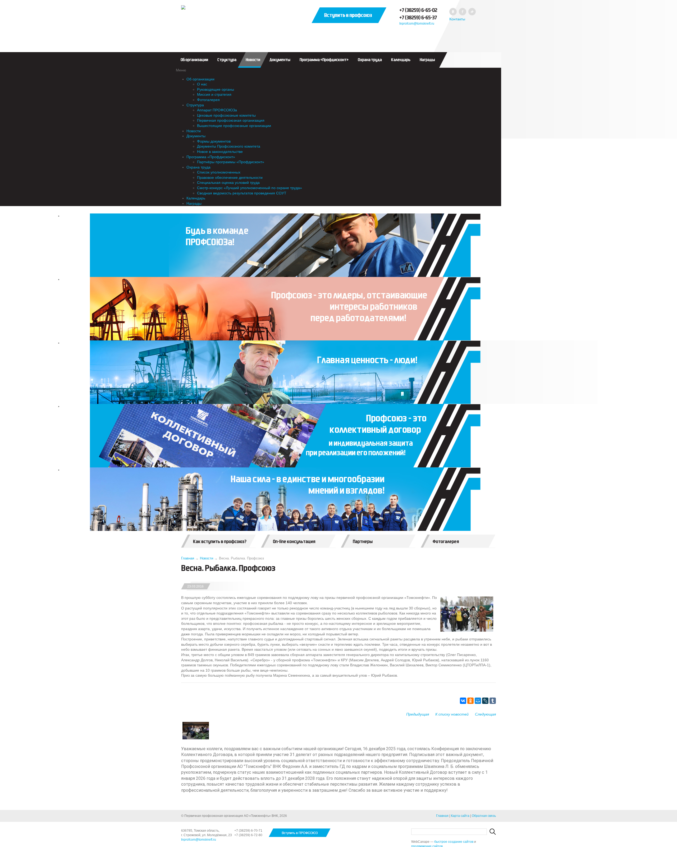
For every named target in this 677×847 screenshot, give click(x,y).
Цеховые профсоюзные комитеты (226, 115)
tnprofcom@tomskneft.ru (416, 23)
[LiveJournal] (485, 701)
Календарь (400, 59)
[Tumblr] (493, 701)
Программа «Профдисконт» (324, 59)
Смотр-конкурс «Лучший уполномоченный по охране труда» (249, 188)
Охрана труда (370, 59)
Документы (279, 59)
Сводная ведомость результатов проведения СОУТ (241, 193)
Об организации (194, 59)
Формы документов (214, 141)
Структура (226, 59)
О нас (202, 84)
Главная (187, 558)
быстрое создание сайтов (453, 842)
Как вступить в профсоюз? (219, 541)
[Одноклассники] (470, 701)
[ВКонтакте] (463, 701)
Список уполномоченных (218, 172)
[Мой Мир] (478, 701)
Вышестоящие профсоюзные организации (234, 126)
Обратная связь (484, 816)
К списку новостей (452, 714)
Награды (427, 59)
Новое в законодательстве (220, 151)
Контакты (457, 19)
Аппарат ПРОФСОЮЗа (217, 110)
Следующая (485, 714)
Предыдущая (417, 714)
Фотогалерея (208, 100)
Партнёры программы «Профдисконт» (230, 162)
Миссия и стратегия (214, 94)
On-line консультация (294, 541)
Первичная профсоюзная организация (230, 120)
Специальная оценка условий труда (228, 182)
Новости (253, 59)
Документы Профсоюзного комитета (228, 146)
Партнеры (363, 541)
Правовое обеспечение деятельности (230, 177)
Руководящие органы (215, 89)
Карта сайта (460, 816)
